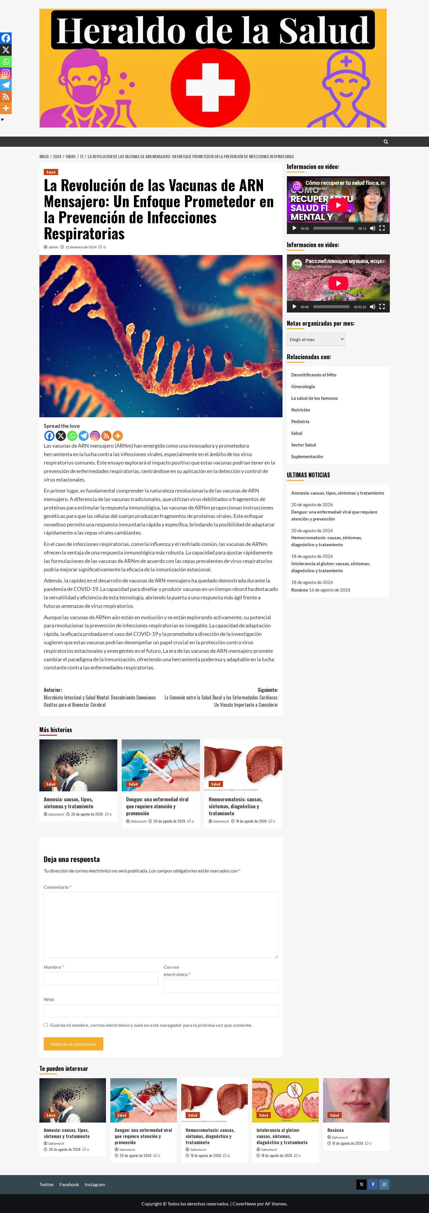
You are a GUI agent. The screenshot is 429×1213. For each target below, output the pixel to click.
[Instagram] (95, 436)
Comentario (57, 887)
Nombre (54, 967)
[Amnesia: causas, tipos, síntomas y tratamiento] (78, 765)
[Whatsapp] (72, 436)
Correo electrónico (177, 970)
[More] (118, 436)
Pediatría (300, 421)
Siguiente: (221, 697)
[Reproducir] (294, 228)
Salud (50, 172)
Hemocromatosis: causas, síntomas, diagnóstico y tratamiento (235, 806)
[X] (61, 436)
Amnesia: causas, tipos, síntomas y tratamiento (68, 802)
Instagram (95, 1184)
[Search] (386, 142)
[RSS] (106, 436)
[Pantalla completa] (382, 228)
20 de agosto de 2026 (87, 813)
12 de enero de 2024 (81, 247)
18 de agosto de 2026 (251, 820)
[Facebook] (49, 436)
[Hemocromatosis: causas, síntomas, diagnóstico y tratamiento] (243, 765)
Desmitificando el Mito (313, 374)
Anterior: (100, 697)
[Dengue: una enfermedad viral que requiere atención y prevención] (161, 765)
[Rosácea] (356, 1100)
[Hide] (2, 119)
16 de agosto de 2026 (347, 1143)
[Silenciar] (373, 228)
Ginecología (303, 386)
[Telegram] (84, 436)
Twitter (46, 1184)
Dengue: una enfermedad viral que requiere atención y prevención (157, 806)
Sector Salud (303, 444)
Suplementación (307, 456)
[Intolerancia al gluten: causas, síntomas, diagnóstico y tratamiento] (285, 1100)
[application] (338, 205)
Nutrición (300, 409)
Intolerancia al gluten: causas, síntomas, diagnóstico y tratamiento (330, 567)
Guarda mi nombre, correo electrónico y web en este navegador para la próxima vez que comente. (151, 1025)
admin (53, 247)
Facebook (69, 1184)
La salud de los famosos (314, 397)
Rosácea (299, 589)
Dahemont (56, 814)
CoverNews (244, 1203)
